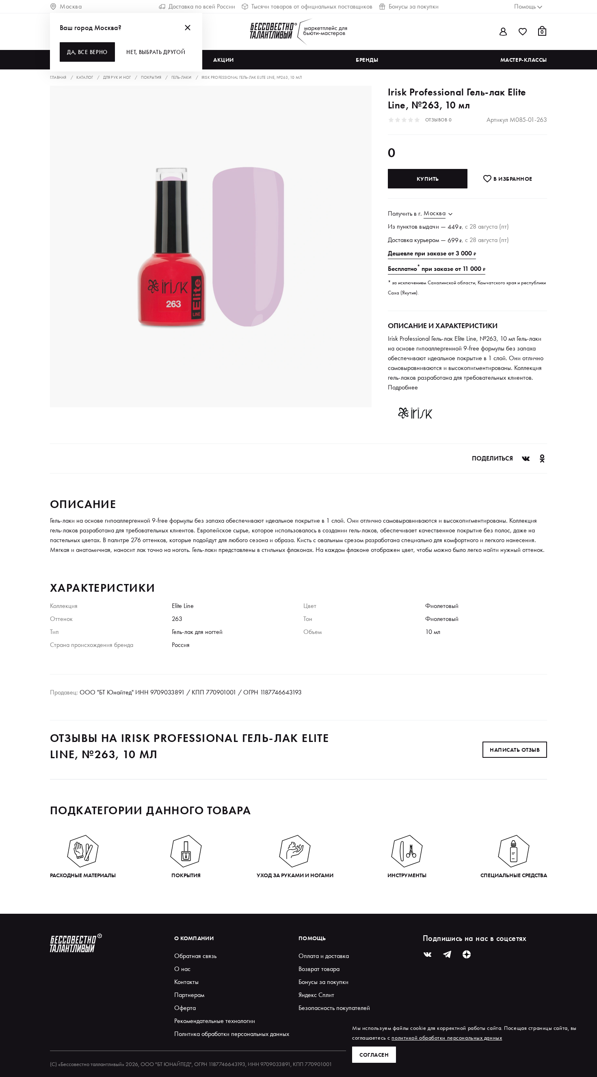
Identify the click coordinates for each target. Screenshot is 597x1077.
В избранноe (512, 178)
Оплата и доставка (323, 956)
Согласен (374, 1054)
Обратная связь (195, 956)
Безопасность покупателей (334, 1007)
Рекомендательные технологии (214, 1020)
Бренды (367, 59)
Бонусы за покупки (414, 6)
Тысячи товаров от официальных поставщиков (311, 6)
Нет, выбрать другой (155, 52)
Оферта (185, 1007)
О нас (182, 969)
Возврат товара (319, 969)
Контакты (186, 982)
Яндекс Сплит (316, 994)
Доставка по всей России (202, 6)
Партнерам (189, 994)
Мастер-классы (523, 59)
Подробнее (403, 387)
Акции (223, 59)
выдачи (429, 226)
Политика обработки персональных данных (231, 1033)
